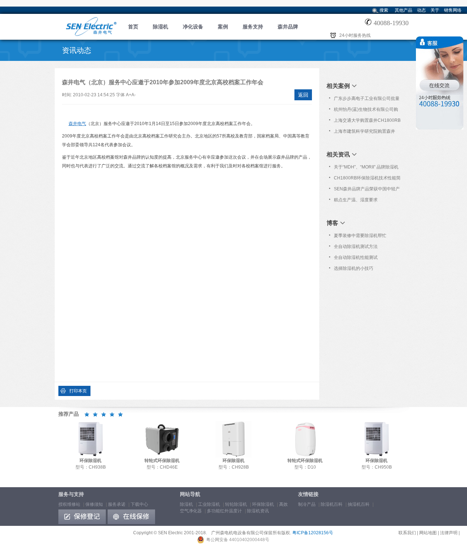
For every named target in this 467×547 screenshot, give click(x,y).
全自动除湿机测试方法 (356, 246)
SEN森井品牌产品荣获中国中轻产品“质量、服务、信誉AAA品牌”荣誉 (367, 190)
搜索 (383, 10)
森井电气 (77, 123)
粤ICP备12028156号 (312, 532)
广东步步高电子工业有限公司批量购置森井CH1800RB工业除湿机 (367, 100)
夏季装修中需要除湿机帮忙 (360, 235)
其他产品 (403, 10)
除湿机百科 (332, 504)
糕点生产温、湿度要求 (356, 199)
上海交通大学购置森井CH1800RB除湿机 (367, 122)
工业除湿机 (209, 504)
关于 (435, 10)
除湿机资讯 (258, 510)
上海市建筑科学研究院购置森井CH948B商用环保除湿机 (364, 133)
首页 (133, 27)
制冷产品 (307, 504)
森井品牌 (288, 27)
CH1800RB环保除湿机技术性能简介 (367, 179)
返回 (303, 95)
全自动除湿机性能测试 (356, 257)
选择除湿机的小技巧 (353, 268)
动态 (421, 10)
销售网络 (453, 10)
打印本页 (78, 390)
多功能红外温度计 (224, 510)
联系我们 (407, 532)
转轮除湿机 (236, 504)
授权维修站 (69, 504)
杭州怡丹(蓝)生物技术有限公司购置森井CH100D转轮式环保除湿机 (367, 111)
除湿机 (160, 27)
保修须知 (94, 504)
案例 (223, 27)
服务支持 (253, 27)
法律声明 (449, 532)
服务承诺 (117, 504)
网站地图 (428, 532)
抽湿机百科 (359, 504)
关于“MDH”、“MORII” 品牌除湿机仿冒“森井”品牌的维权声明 (366, 168)
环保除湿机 (263, 504)
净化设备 (193, 27)
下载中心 (139, 504)
